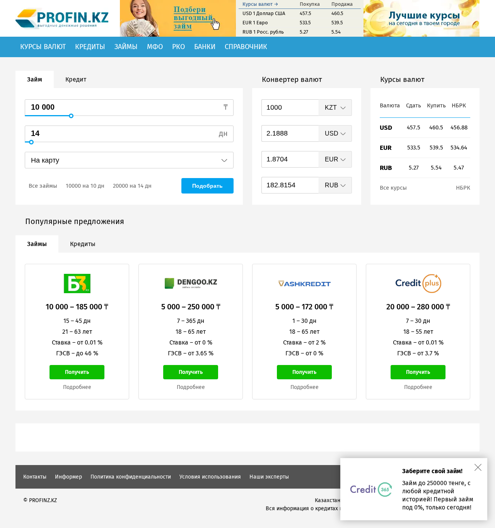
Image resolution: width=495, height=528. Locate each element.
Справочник (246, 46)
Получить (77, 372)
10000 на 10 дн (85, 185)
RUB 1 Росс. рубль (263, 32)
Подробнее (77, 387)
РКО (178, 46)
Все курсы (393, 187)
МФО (155, 46)
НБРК (463, 187)
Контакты (34, 477)
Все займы (43, 185)
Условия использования (210, 477)
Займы (126, 46)
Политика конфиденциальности (130, 477)
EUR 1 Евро (255, 22)
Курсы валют (43, 46)
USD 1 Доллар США (263, 13)
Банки (204, 46)
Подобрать (207, 186)
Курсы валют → (260, 4)
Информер (68, 477)
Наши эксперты (269, 477)
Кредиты (90, 46)
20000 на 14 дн (132, 185)
